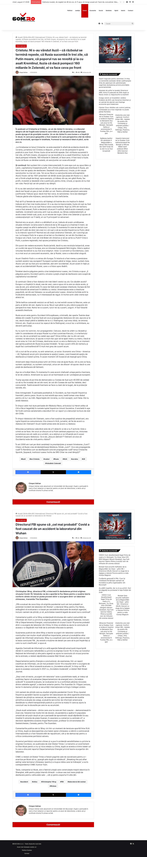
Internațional (40, 37)
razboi (46, 459)
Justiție (77, 10)
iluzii (24, 459)
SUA (65, 459)
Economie (93, 10)
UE (84, 459)
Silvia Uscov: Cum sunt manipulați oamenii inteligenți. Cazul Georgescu (69, 2)
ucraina (75, 459)
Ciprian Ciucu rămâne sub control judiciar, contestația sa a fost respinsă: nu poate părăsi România (115, 109)
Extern (85, 10)
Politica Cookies (27, 850)
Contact (130, 10)
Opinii (116, 10)
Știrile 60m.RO (28, 37)
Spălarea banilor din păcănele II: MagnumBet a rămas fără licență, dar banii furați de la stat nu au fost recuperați (106, 144)
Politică (69, 10)
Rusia (56, 459)
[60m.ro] (23, 17)
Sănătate (109, 10)
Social (101, 10)
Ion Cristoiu (35, 459)
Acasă (19, 37)
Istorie (123, 10)
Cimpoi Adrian (23, 72)
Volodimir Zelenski (53, 463)
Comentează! (53, 502)
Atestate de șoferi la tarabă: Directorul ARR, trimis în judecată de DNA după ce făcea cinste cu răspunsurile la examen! (114, 92)
